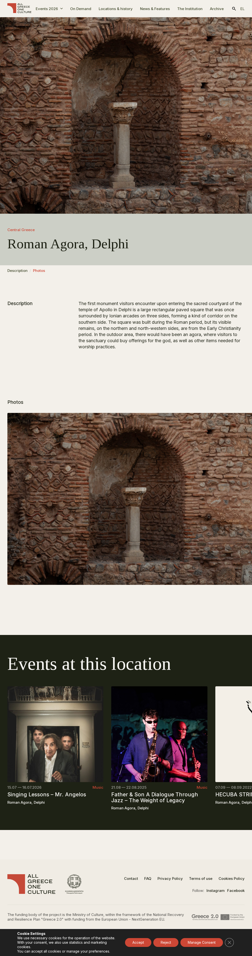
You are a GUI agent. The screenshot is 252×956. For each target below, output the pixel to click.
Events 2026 (47, 8)
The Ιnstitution (190, 8)
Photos (39, 270)
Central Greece (21, 229)
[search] (234, 9)
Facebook (236, 890)
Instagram (215, 890)
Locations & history (116, 8)
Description (17, 270)
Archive (217, 8)
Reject (166, 942)
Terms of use (200, 878)
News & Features (155, 8)
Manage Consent (202, 942)
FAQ (147, 878)
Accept (138, 942)
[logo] (19, 8)
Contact (131, 878)
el (242, 8)
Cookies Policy (232, 878)
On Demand (80, 8)
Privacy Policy (170, 878)
